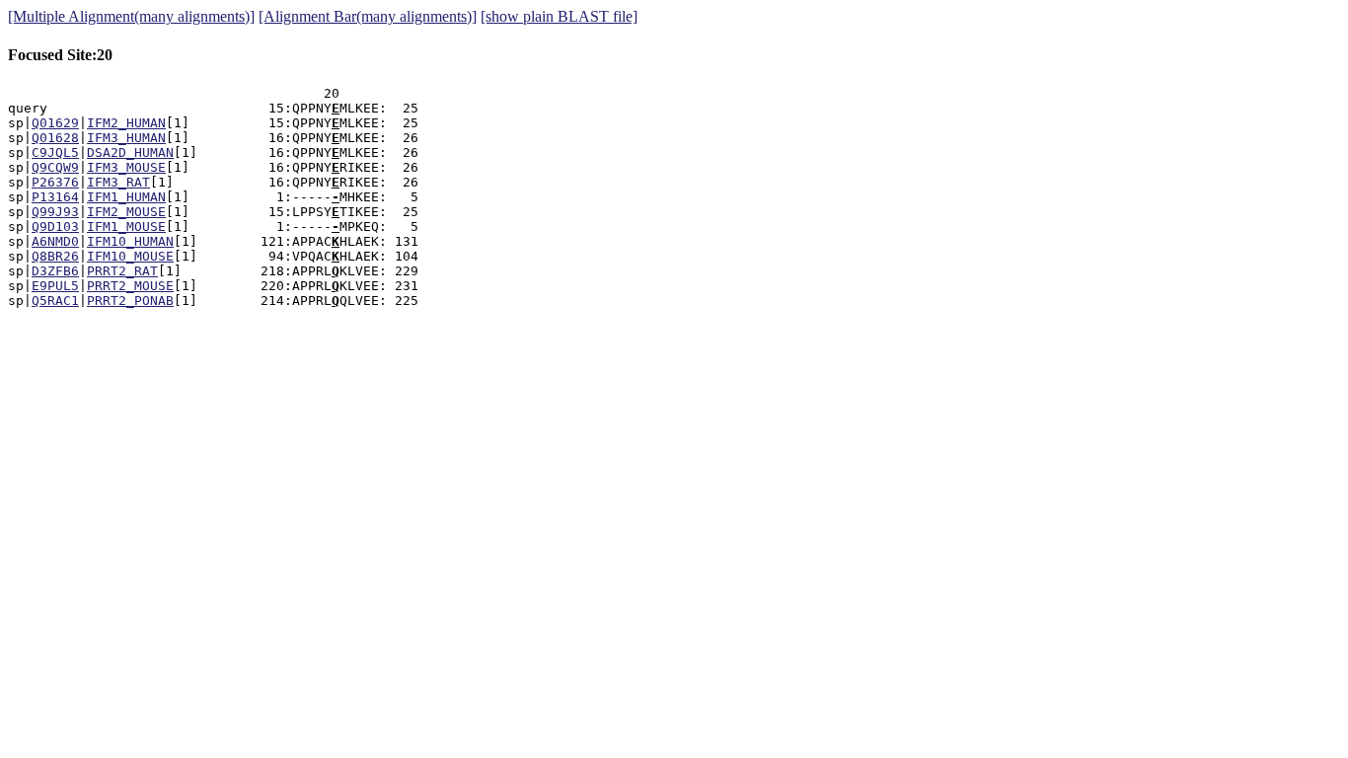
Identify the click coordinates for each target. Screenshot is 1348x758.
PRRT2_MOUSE (130, 285)
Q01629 (55, 122)
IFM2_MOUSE (126, 211)
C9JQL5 (55, 152)
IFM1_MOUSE (126, 226)
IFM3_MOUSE (126, 167)
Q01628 (55, 137)
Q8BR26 (55, 256)
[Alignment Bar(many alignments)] (368, 16)
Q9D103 (55, 226)
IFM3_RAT (118, 182)
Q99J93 (55, 211)
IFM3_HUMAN (126, 137)
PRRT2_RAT (122, 271)
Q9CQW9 (55, 167)
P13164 (55, 197)
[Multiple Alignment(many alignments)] (131, 16)
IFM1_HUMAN (126, 197)
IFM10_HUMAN (130, 241)
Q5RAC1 (55, 300)
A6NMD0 (55, 241)
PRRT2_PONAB (130, 300)
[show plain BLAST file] (559, 16)
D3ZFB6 (55, 271)
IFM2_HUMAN (126, 122)
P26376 (55, 182)
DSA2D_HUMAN (130, 152)
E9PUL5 (55, 285)
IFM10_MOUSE (130, 256)
